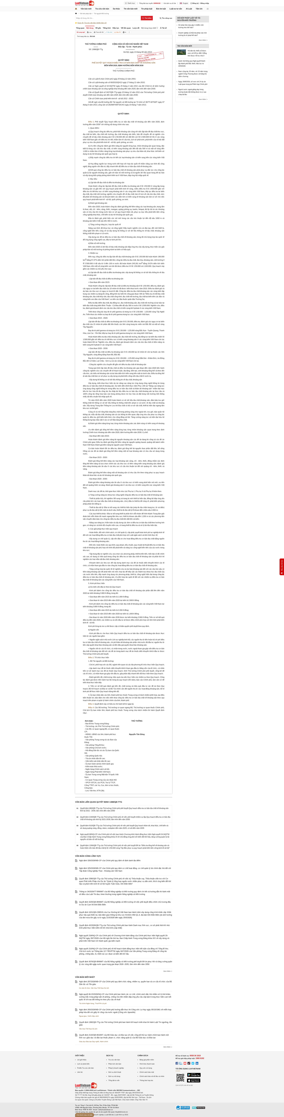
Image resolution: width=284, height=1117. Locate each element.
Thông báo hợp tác (146, 1080)
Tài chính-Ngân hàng (86, 1003)
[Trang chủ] (76, 9)
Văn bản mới (86, 9)
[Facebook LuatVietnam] (177, 1063)
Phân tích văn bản (114, 1064)
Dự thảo (116, 9)
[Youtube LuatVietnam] (185, 1063)
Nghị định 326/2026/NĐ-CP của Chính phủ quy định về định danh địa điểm (109, 860)
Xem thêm (167, 971)
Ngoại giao (83, 1016)
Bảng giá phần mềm (147, 1060)
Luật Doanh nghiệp (97, 1115)
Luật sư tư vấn (176, 9)
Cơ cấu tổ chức (84, 988)
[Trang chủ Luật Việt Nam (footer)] (86, 1088)
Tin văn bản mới (130, 9)
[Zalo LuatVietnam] (181, 1063)
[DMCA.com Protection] (198, 1108)
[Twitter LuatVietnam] (193, 1063)
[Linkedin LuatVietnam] (197, 1063)
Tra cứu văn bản (102, 9)
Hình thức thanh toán (147, 1064)
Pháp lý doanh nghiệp (116, 1068)
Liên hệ (79, 1072)
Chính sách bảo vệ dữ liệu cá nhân (152, 1076)
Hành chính (104, 1041)
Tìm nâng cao (166, 18)
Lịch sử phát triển (83, 1064)
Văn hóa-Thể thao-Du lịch (100, 988)
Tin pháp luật (146, 9)
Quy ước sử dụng (146, 1068)
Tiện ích (199, 9)
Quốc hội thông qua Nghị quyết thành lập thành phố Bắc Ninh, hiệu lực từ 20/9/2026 (191, 63)
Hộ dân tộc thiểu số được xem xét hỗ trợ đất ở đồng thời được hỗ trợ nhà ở (197, 53)
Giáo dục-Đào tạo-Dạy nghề (89, 1041)
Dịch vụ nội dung (114, 1076)
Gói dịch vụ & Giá (170, 3)
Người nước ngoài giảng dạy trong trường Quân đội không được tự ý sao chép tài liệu (192, 91)
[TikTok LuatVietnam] (189, 1063)
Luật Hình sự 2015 (121, 1115)
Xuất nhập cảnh (93, 1016)
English (185, 3)
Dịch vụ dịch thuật (114, 1072)
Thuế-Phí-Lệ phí (101, 1003)
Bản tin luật (161, 9)
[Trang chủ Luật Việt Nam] (84, 3)
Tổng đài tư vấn (114, 1080)
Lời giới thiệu (81, 1060)
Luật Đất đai (109, 1115)
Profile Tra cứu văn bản (85, 1068)
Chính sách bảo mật (147, 1072)
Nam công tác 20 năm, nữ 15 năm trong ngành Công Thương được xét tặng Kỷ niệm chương (192, 73)
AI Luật (189, 9)
